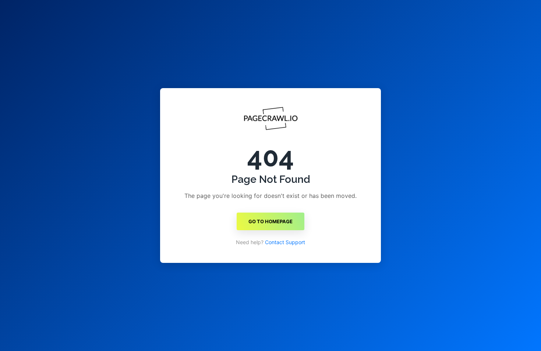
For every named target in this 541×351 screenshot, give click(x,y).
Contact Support (285, 242)
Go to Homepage (270, 221)
